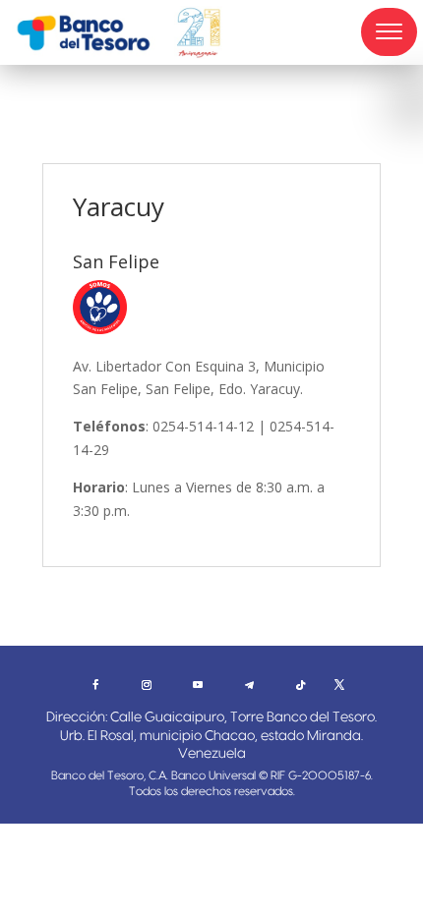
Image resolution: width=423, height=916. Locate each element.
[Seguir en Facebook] (95, 685)
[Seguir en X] (339, 685)
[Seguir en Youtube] (197, 685)
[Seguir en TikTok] (300, 685)
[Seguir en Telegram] (249, 685)
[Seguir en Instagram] (146, 685)
